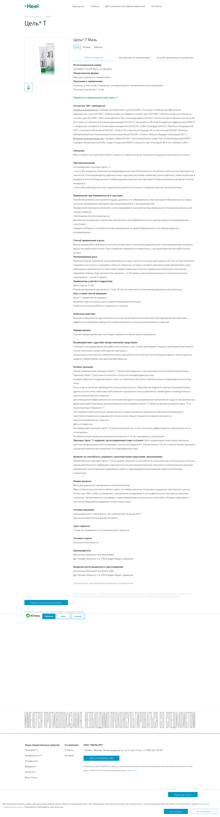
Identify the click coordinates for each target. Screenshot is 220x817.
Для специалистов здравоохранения (125, 6)
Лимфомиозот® (33, 755)
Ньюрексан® (31, 760)
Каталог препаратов (33, 16)
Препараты (78, 6)
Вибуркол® (31, 766)
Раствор (77, 616)
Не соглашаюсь (204, 811)
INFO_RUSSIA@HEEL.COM (101, 758)
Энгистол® (30, 771)
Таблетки (49, 616)
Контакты (157, 6)
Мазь (63, 616)
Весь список (31, 777)
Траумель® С (31, 749)
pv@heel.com (131, 770)
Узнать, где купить (182, 794)
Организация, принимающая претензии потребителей (103, 583)
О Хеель (95, 6)
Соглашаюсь (176, 811)
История (69, 755)
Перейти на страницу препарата (46, 602)
